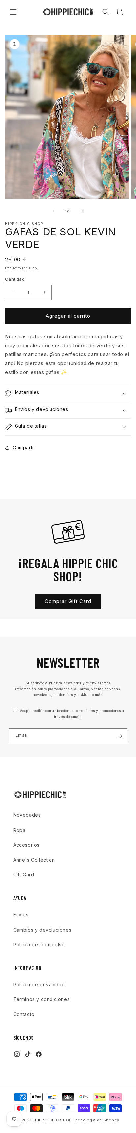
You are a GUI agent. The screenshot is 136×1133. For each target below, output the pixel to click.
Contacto (24, 1014)
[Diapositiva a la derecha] (82, 211)
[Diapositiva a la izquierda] (53, 211)
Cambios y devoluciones (42, 930)
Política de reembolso (39, 944)
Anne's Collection (34, 860)
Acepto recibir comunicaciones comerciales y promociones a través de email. (71, 714)
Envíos (21, 914)
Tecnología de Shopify (96, 1120)
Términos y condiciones (41, 999)
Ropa (19, 830)
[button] (13, 12)
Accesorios (26, 845)
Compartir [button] (24, 447)
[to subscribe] (120, 736)
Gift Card (23, 874)
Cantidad (15, 279)
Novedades (27, 815)
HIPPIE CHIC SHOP (54, 1120)
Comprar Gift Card (68, 601)
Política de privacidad (39, 984)
